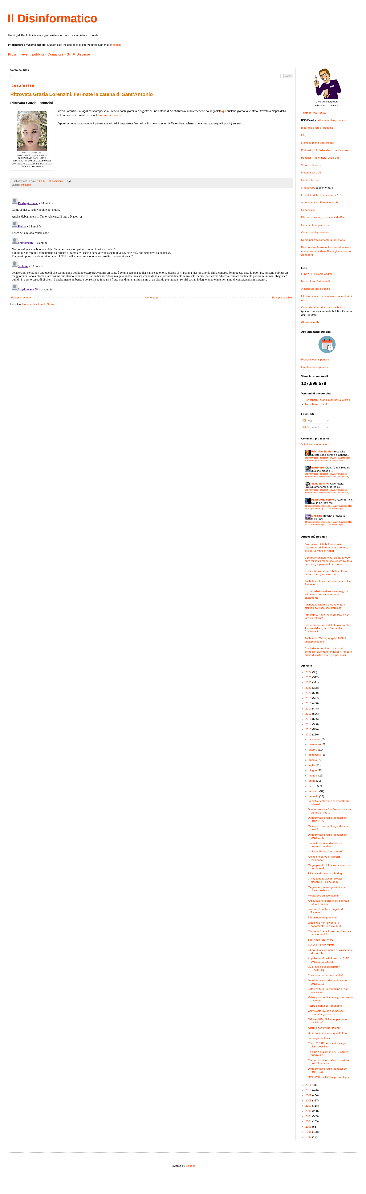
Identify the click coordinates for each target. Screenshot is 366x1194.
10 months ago (343, 476)
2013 (308, 729)
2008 (308, 1100)
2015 (308, 718)
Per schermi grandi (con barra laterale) (328, 399)
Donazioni (55, 54)
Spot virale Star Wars (320, 939)
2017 (308, 708)
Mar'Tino (317, 515)
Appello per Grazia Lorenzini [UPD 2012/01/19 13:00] (328, 960)
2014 (308, 724)
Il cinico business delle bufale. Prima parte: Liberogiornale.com (326, 572)
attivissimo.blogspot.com (332, 120)
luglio (312, 765)
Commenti (312, 427)
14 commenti (56, 181)
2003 (308, 1126)
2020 (308, 692)
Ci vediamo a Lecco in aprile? (326, 975)
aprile (312, 780)
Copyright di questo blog (316, 232)
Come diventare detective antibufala (323, 307)
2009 (308, 1095)
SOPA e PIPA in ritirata (321, 944)
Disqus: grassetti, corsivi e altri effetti (323, 217)
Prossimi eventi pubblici (26, 54)
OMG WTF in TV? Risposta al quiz (328, 1077)
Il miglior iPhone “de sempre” (325, 851)
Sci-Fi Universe (78, 54)
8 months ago (336, 460)
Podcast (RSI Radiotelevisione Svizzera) (325, 150)
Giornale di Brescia (109, 115)
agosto (313, 759)
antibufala (26, 185)
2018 (308, 703)
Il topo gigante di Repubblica (325, 1005)
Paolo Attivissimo (322, 499)
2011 (308, 1084)
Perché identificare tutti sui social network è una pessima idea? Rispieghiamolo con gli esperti (326, 251)
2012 (308, 734)
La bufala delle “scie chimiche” (319, 195)
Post (309, 420)
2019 (308, 698)
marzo (313, 786)
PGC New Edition (322, 451)
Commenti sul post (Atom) (38, 304)
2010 (308, 1090)
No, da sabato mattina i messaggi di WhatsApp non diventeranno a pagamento (326, 594)
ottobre (313, 749)
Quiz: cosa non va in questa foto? (328, 1032)
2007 (308, 1105)
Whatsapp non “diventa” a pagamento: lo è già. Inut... (325, 924)
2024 (308, 672)
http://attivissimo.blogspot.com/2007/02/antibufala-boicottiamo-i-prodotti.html (328, 459)
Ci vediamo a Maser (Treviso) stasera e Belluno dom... (326, 880)
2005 (308, 1116)
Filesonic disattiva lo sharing (325, 873)
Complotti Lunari (311, 179)
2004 (308, 1121)
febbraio (314, 791)
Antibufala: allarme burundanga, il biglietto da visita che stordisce (325, 606)
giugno (313, 770)
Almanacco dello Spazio (315, 288)
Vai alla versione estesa (315, 444)
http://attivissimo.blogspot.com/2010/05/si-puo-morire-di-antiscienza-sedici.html (326, 475)
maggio (313, 775)
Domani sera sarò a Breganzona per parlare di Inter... (330, 811)
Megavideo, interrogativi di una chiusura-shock (326, 889)
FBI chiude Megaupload (322, 917)
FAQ (304, 135)
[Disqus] (151, 244)
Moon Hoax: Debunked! (315, 281)
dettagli (115, 44)
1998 (308, 1131)
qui (224, 111)
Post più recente (21, 297)
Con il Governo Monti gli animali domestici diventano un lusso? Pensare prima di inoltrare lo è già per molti (328, 651)
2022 (308, 682)
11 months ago (336, 508)
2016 (308, 713)
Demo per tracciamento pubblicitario (323, 239)
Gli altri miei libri (310, 322)
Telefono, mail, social (313, 112)
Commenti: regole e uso (315, 225)
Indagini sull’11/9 (311, 172)
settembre (315, 754)
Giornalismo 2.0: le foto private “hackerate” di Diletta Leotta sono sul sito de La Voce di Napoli (327, 547)
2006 (308, 1111)
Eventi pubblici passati (314, 366)
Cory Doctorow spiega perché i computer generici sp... (326, 1012)
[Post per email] (68, 181)
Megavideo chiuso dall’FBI (324, 895)
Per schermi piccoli (316, 404)
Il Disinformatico (52, 18)
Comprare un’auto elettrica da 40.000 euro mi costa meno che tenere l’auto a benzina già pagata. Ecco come (328, 561)
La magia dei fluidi (319, 1038)
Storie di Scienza (311, 165)
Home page (151, 297)
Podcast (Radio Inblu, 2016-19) (320, 157)
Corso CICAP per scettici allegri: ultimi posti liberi (327, 1045)
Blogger (190, 1165)
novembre (315, 744)
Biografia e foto (310, 127)
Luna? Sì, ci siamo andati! (316, 273)
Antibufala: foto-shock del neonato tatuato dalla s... (328, 902)
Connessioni (308, 209)
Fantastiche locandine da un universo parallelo (325, 845)
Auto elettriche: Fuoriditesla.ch (319, 202)
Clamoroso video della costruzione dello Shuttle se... (328, 1062)
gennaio (314, 796)
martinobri (318, 467)
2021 (308, 687)
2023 (308, 677)
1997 (308, 1136)
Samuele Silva (320, 483)
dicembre (315, 739)
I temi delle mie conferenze (317, 142)
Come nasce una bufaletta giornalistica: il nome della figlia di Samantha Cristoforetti (328, 628)
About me (327, 127)
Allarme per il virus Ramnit (324, 1027)
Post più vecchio (282, 297)
